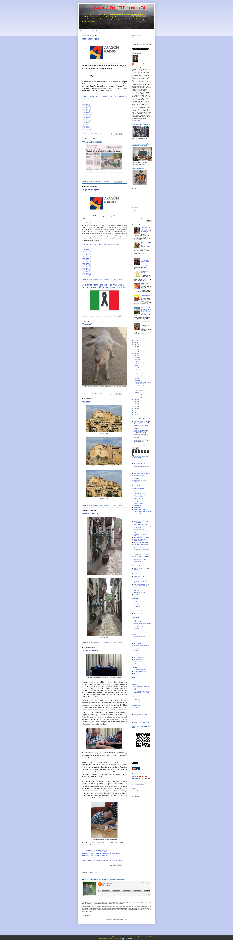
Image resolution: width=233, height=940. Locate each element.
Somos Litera (137, 502)
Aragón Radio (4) (86, 109)
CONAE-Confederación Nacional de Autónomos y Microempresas (142, 692)
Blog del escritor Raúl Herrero (141, 542)
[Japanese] (140, 778)
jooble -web (136, 707)
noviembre (138, 395)
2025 (135, 412)
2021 (135, 408)
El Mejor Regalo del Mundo (140, 559)
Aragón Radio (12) (86, 122)
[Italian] (146, 776)
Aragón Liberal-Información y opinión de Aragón (141, 495)
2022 (135, 410)
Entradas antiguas (121, 870)
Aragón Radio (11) (86, 121)
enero (136, 357)
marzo (137, 361)
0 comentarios (106, 133)
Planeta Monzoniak (138, 578)
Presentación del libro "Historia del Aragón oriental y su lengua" (146, 261)
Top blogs (136, 650)
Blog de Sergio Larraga (139, 657)
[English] (133, 776)
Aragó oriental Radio (139, 488)
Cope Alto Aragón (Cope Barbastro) (142, 511)
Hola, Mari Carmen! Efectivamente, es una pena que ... (142, 422)
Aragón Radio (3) (86, 107)
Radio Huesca (137, 505)
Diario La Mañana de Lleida (140, 509)
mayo (136, 365)
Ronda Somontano (138, 503)
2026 (135, 414)
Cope (135, 515)
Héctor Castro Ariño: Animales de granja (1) (146, 244)
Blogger (125, 919)
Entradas (136, 210)
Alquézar (86, 402)
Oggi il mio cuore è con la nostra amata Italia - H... (143, 383)
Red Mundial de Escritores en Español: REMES (141, 522)
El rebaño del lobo (138, 551)
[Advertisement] (141, 809)
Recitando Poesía (138, 561)
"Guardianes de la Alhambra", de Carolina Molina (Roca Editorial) (142, 548)
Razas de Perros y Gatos (140, 671)
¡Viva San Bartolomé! (92, 142)
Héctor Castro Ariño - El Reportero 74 (113, 8)
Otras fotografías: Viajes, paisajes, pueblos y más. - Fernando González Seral (142, 586)
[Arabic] (146, 778)
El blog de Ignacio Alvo (139, 636)
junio (136, 368)
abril (136, 363)
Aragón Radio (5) (86, 111)
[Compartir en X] (118, 134)
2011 (135, 344)
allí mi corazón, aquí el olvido (141, 544)
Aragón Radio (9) (86, 117)
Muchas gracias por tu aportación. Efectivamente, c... (142, 439)
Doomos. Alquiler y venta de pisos (142, 722)
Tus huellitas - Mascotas (140, 669)
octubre (137, 392)
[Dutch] (149, 776)
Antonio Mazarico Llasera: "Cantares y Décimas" (94, 850)
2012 (135, 347)
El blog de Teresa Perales (140, 659)
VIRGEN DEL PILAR (146, 324)
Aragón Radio (85, 104)
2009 (135, 340)
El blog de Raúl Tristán (139, 529)
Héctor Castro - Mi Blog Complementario (139, 464)
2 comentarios (106, 393)
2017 (135, 399)
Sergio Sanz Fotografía (139, 592)
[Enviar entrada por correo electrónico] (111, 133)
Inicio (105, 870)
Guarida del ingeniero (139, 647)
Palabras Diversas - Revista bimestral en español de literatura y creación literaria (142, 526)
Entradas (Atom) (93, 872)
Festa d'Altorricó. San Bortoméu (90, 177)
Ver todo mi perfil (136, 120)
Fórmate (136, 603)
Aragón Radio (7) (86, 114)
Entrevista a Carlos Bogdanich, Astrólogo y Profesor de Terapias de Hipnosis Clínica (146, 230)
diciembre (137, 397)
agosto (137, 372)
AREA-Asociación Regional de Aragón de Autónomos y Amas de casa (142, 688)
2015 (135, 353)
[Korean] (143, 778)
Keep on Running (138, 613)
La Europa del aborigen (139, 622)
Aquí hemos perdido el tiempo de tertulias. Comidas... (142, 426)
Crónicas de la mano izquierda (141, 466)
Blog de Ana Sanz (138, 643)
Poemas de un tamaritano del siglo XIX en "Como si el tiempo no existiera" (101, 852)
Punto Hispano (137, 649)
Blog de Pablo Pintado (139, 620)
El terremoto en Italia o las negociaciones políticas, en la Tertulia (101, 244)
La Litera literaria (90, 650)
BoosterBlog (137, 701)
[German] (140, 776)
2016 (135, 355)
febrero (137, 359)
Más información (128, 938)
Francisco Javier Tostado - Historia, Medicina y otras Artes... (142, 624)
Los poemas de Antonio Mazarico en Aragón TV (94, 855)
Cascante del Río (138, 661)
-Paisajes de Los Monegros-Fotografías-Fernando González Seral (141, 581)
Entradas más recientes (88, 870)
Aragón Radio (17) (86, 129)
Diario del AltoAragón (139, 498)
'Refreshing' (136, 256)
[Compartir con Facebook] (120, 134)
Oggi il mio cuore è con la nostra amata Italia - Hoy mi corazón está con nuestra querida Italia (103, 286)
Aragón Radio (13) (86, 124)
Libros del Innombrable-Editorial (142, 554)
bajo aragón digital (138, 490)
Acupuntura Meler (138, 680)
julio (136, 370)
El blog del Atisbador (139, 475)
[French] (136, 776)
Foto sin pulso (137, 589)
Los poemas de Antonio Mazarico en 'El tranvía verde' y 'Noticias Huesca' (101, 853)
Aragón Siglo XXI (138, 663)
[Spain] (143, 776)
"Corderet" (87, 324)
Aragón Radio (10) (86, 119)
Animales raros (137, 673)
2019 (135, 404)
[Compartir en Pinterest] (121, 134)
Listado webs (137, 699)
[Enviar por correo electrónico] (114, 134)
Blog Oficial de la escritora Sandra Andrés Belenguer (142, 540)
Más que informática (139, 601)
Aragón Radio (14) (86, 126)
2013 (135, 349)
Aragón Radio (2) (86, 106)
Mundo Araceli (137, 604)
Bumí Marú (136, 630)
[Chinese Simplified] (149, 778)
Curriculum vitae (97, 31)
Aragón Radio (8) (86, 116)
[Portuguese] (136, 778)
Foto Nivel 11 (137, 590)
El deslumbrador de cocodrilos (141, 645)
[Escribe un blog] (116, 134)
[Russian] (133, 778)
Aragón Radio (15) (86, 127)
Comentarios (137, 213)
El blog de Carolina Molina (140, 546)
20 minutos (136, 500)
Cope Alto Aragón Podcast (140, 513)
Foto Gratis (136, 594)
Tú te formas (137, 606)
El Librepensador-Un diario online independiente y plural (142, 492)
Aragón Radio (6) (86, 112)
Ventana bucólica (90, 513)
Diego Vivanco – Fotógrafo (140, 576)
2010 (135, 342)
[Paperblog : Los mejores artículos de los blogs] (136, 792)
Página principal (84, 31)
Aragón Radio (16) (90, 39)
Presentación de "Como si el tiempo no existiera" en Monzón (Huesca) (102, 860)
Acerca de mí (108, 31)
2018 (135, 401)
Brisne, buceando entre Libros (141, 537)
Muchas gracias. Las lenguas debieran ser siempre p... (141, 431)
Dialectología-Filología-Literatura (142, 473)
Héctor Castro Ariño (139, 64)
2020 (135, 406)
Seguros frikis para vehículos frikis (145, 296)
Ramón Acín (137, 553)
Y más (134, 938)
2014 (135, 351)
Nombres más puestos (144, 272)
